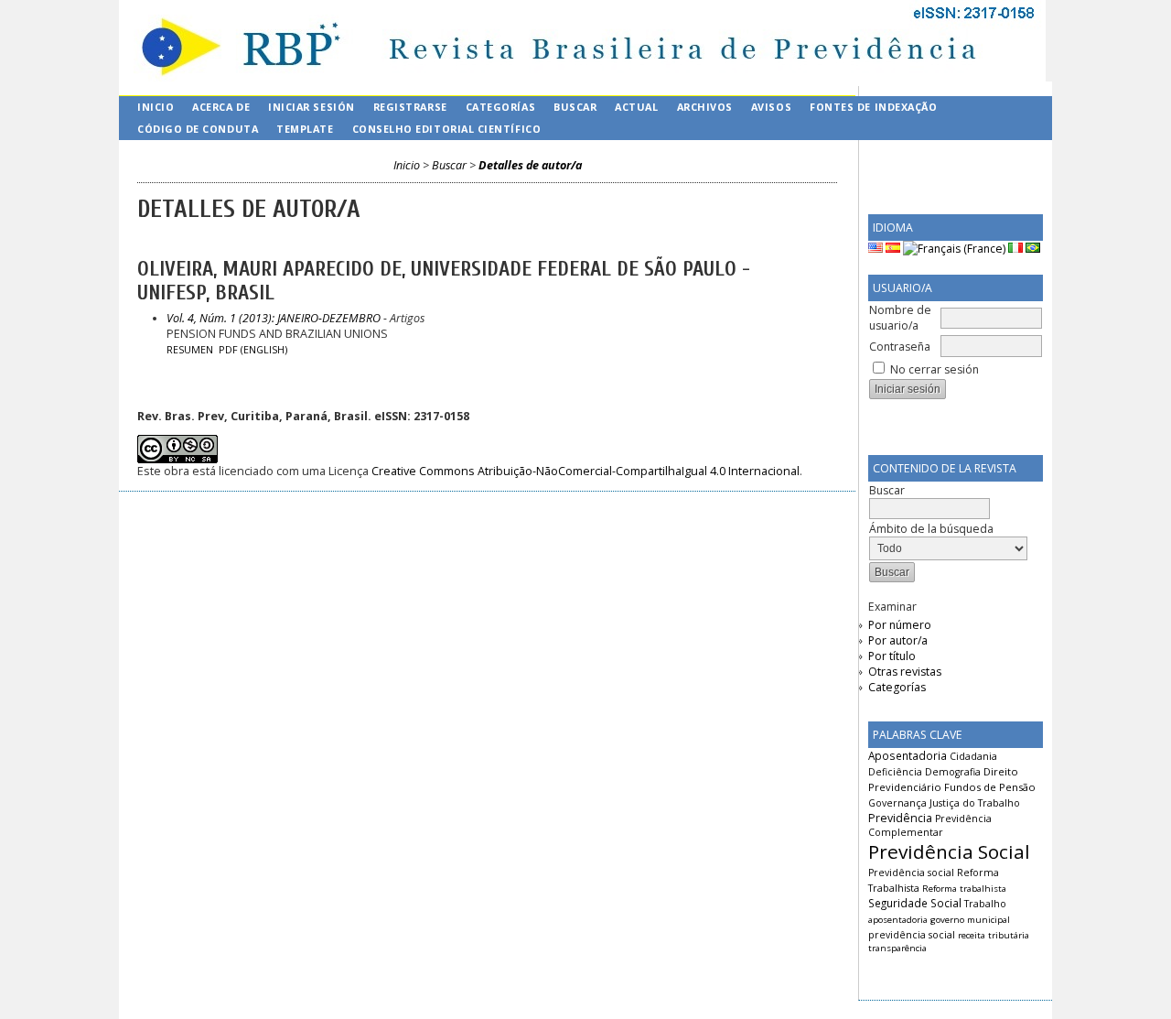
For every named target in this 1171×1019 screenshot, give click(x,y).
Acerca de (221, 107)
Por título (892, 656)
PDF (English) (253, 349)
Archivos (705, 107)
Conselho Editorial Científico (447, 129)
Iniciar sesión (311, 107)
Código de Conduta (197, 129)
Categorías (897, 687)
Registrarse (410, 107)
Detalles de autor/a (530, 165)
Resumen (190, 349)
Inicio (155, 107)
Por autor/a (898, 640)
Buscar (574, 107)
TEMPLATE (304, 129)
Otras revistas (904, 671)
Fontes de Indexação (873, 107)
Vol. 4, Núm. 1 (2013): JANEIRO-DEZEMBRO (274, 318)
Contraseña (899, 346)
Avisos (771, 107)
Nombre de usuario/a (900, 317)
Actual (636, 107)
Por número (899, 625)
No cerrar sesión (934, 369)
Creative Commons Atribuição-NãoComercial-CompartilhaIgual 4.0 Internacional (585, 471)
